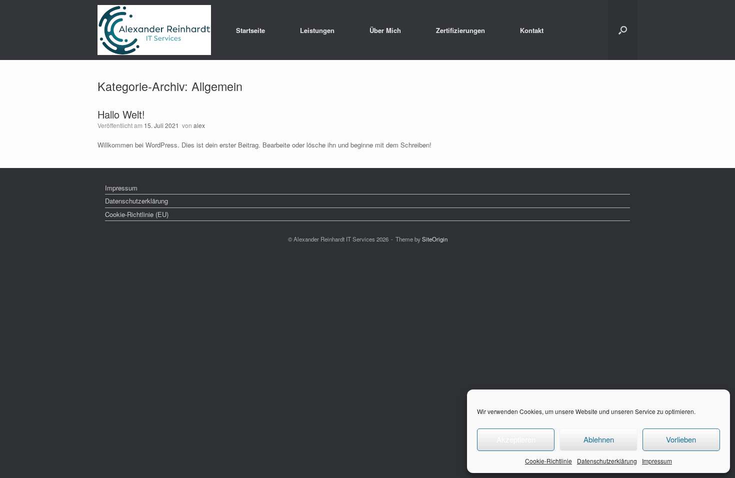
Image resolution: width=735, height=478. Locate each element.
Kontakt (532, 30)
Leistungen (317, 30)
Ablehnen (599, 439)
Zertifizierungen (460, 30)
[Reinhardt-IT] (154, 30)
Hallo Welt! (121, 114)
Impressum (657, 460)
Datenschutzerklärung (607, 460)
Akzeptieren (516, 439)
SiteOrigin (435, 239)
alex (199, 125)
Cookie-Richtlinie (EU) (136, 214)
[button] (623, 30)
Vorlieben (681, 439)
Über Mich (385, 30)
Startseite (250, 30)
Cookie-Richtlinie (548, 460)
